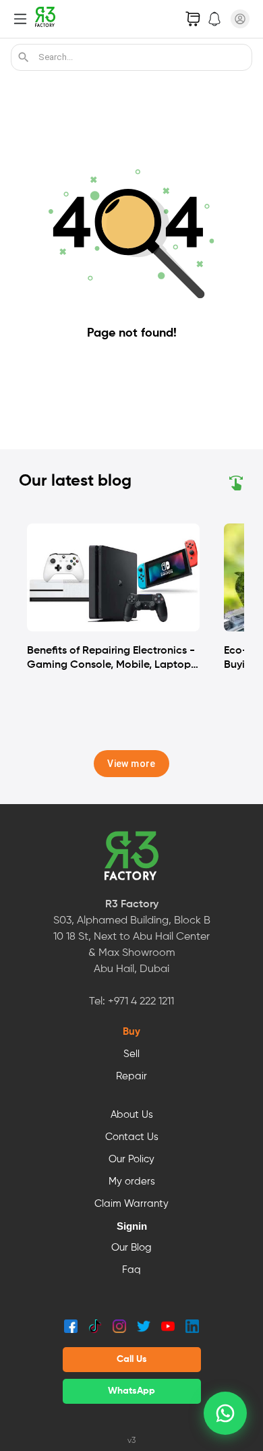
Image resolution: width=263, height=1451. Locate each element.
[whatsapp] (225, 1413)
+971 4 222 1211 (141, 1001)
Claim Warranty (131, 1204)
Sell (131, 1054)
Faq (131, 1270)
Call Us (132, 1359)
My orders (132, 1182)
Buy (131, 1032)
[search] (23, 57)
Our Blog (131, 1248)
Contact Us (131, 1137)
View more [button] (131, 763)
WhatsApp (131, 1391)
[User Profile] (240, 19)
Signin (132, 1226)
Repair (131, 1076)
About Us (132, 1115)
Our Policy (131, 1159)
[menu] (20, 18)
